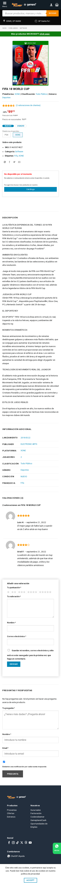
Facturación (35, 813)
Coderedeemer (37, 816)
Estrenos (11, 816)
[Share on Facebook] (9, 162)
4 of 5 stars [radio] (31, 592)
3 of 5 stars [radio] (21, 592)
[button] (57, 4)
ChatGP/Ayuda (17, 856)
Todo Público (41, 94)
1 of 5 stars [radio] (8, 592)
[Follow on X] (21, 842)
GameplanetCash (38, 820)
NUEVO (24, 476)
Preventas (12, 810)
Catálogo (30, 189)
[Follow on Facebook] (9, 842)
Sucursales (35, 810)
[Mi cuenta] (51, 4)
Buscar (52, 13)
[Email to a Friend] (19, 162)
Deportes (6, 97)
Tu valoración (14, 596)
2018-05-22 (25, 438)
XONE (17, 94)
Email (5, 748)
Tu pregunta (8, 708)
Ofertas (10, 813)
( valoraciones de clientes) (28, 105)
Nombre (11, 623)
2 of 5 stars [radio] (13, 592)
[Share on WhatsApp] (5, 162)
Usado (20, 126)
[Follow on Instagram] (13, 842)
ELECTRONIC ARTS (29, 444)
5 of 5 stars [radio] (44, 592)
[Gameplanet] (24, 5)
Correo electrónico (16, 636)
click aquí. (45, 34)
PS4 (6, 135)
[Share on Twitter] (14, 162)
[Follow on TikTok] (17, 842)
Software (23, 28)
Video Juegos (13, 28)
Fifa (16, 156)
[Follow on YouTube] (30, 842)
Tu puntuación (14, 588)
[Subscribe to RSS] (26, 842)
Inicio (4, 28)
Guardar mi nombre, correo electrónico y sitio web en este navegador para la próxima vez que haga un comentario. (30, 654)
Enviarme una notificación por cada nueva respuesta (24, 767)
